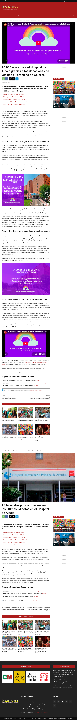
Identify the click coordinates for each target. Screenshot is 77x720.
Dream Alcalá (4, 20)
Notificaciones (30, 1)
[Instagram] (64, 1)
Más (56, 16)
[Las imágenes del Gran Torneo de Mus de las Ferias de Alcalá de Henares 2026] (42, 412)
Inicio (4, 16)
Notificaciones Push (62, 718)
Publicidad (23, 1)
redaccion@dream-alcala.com (40, 712)
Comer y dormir (39, 16)
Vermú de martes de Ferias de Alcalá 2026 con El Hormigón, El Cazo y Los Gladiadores (8, 421)
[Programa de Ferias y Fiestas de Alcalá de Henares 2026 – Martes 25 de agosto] (25, 429)
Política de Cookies (53, 718)
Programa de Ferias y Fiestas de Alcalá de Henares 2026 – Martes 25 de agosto (25, 437)
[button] (73, 16)
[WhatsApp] (72, 1)
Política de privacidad (42, 718)
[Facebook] (62, 1)
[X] (69, 1)
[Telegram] (67, 1)
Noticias (10, 16)
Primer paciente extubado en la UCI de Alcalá (15, 99)
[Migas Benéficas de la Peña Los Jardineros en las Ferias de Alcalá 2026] (25, 412)
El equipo (18, 1)
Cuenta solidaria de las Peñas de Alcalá (13, 94)
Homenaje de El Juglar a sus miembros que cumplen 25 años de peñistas (9, 437)
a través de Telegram (36, 390)
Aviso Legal (34, 718)
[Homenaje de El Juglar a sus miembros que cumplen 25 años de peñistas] (9, 429)
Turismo (49, 16)
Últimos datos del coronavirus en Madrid (14, 104)
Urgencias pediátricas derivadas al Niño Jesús (15, 102)
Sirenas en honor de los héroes (11, 107)
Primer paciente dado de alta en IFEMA (13, 96)
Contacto (36, 1)
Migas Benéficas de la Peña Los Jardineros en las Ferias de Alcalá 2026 (25, 421)
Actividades (27, 16)
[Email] (13, 78)
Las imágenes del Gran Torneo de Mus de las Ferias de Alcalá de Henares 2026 (42, 421)
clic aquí (37, 380)
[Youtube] (74, 1)
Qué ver (18, 16)
